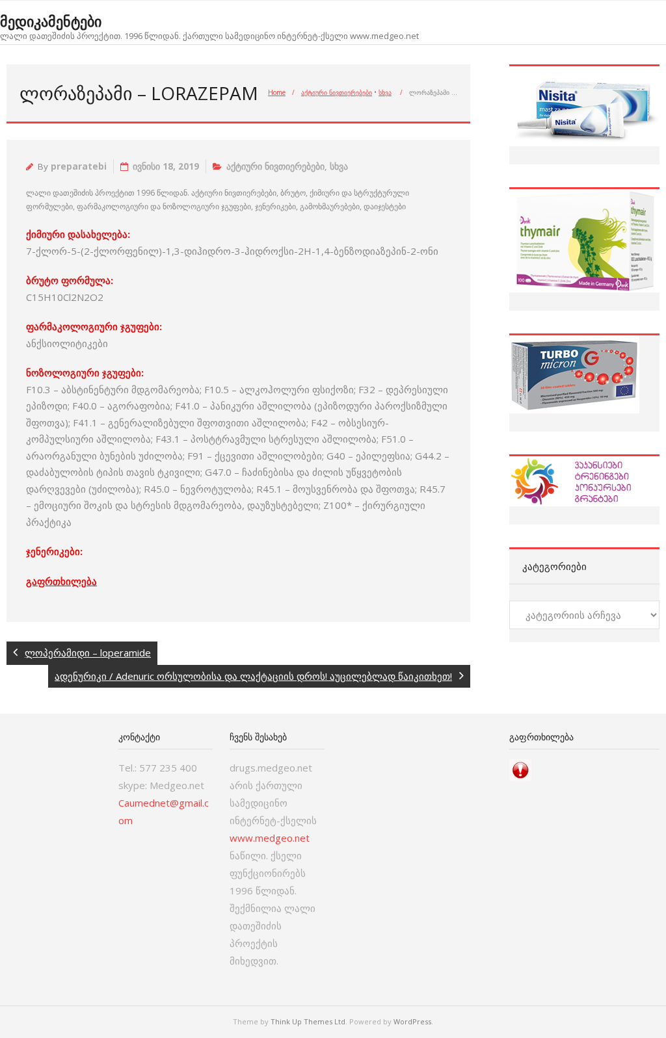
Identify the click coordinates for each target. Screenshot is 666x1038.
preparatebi (79, 166)
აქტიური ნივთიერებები (336, 92)
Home (277, 92)
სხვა (385, 92)
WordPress (412, 1021)
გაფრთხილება (61, 581)
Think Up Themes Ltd (308, 1021)
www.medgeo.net (270, 837)
